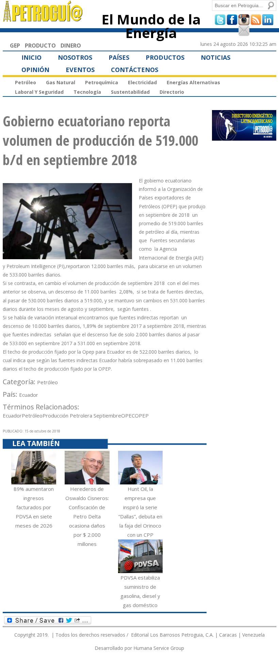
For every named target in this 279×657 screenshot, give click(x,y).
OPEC (128, 415)
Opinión (35, 70)
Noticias (215, 57)
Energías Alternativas (193, 82)
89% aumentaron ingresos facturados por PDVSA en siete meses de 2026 (34, 507)
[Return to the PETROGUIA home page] (43, 18)
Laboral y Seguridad (39, 92)
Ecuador (28, 394)
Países (119, 57)
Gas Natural (60, 82)
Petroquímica (101, 82)
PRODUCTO (40, 45)
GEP (15, 45)
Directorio (172, 92)
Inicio (31, 57)
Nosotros (75, 57)
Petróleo (25, 82)
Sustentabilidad (130, 92)
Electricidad (142, 82)
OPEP (142, 415)
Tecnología (87, 92)
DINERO (71, 45)
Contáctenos (134, 70)
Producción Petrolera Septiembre (82, 415)
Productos (165, 57)
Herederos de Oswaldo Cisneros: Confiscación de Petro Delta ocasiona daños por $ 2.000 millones (87, 516)
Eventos (80, 70)
